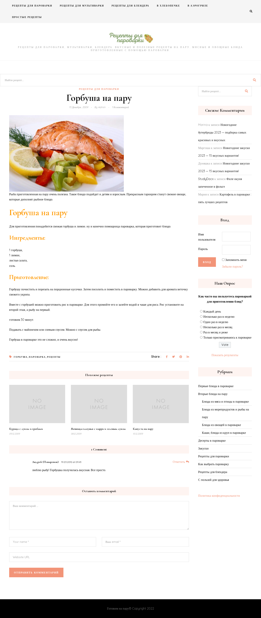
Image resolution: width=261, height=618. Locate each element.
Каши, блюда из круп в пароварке (224, 433)
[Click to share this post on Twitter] (173, 357)
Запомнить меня (235, 260)
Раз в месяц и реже (215, 332)
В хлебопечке (168, 5)
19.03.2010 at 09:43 (71, 462)
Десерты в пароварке (212, 440)
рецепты (54, 357)
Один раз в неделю (215, 322)
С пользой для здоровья (213, 480)
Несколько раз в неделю (218, 316)
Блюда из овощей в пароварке (221, 425)
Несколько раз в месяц (217, 327)
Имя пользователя (206, 236)
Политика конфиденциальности (219, 495)
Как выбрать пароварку (213, 464)
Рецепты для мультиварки (82, 5)
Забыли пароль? (232, 266)
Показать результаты (225, 355)
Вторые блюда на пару (213, 394)
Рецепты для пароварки (32, 5)
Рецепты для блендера (130, 5)
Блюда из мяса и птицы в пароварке (225, 401)
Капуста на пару (143, 429)
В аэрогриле (198, 5)
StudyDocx (206, 179)
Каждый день (212, 311)
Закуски (203, 448)
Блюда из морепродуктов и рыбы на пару (225, 413)
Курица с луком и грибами (26, 429)
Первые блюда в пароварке (215, 386)
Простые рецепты (27, 17)
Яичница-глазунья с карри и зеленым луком (98, 429)
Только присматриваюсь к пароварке (227, 337)
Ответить (179, 462)
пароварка (37, 357)
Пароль (203, 249)
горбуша (21, 357)
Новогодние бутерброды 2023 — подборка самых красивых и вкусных (222, 132)
